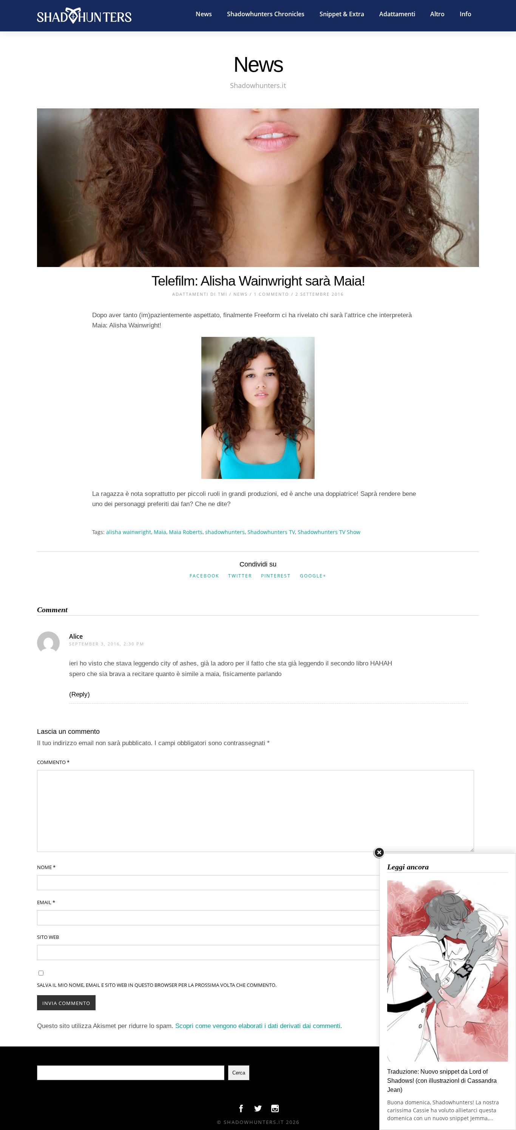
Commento (53, 762)
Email (46, 902)
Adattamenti (397, 14)
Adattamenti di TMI (199, 294)
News (204, 14)
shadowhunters (225, 532)
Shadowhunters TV (271, 532)
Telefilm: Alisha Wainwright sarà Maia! (258, 281)
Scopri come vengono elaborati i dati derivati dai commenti (257, 1026)
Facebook (204, 576)
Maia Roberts (185, 532)
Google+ (313, 576)
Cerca (238, 1073)
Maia (160, 532)
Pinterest (276, 576)
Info (465, 14)
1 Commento (271, 294)
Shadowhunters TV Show (329, 532)
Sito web (48, 937)
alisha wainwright (128, 532)
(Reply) (79, 694)
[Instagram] (275, 1110)
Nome (46, 867)
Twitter (240, 576)
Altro (437, 14)
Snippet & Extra (342, 14)
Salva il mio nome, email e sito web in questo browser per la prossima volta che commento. (157, 985)
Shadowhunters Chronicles (265, 14)
